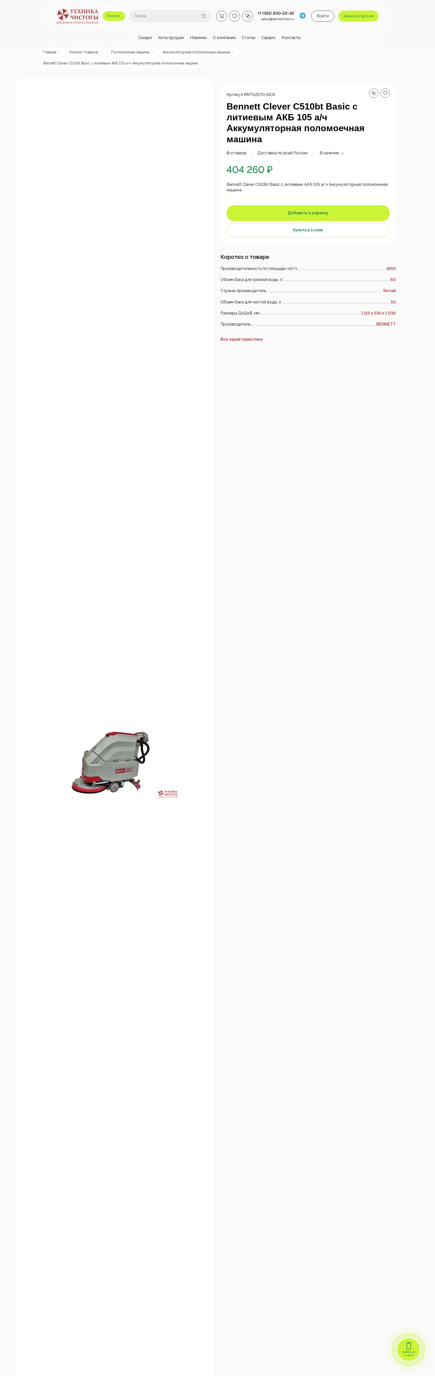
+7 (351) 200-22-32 (275, 13)
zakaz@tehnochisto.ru (277, 19)
